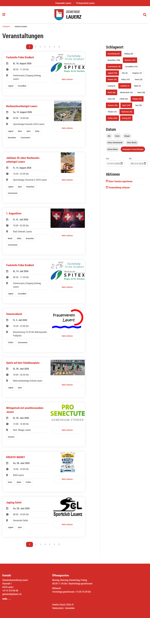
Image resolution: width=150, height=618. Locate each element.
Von (107, 158)
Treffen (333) (112, 118)
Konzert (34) (112, 79)
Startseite (6, 26)
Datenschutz (58, 608)
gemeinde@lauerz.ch (12, 593)
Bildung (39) (128, 53)
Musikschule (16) (126, 92)
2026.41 (70, 604)
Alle (109, 136)
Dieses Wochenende (115, 142)
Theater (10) (112, 111)
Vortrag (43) (126, 118)
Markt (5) (137, 86)
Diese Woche (132, 142)
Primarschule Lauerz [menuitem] (86, 3)
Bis (130, 158)
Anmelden (70, 608)
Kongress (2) (137, 73)
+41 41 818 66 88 (10, 590)
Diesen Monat (113, 149)
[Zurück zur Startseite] (75, 15)
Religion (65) (137, 99)
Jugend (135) (112, 73)
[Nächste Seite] (59, 47)
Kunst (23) (138, 79)
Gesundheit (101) (131, 66)
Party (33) (111, 99)
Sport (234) (126, 105)
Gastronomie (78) (114, 66)
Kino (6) (125, 73)
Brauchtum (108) (114, 60)
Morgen (127, 136)
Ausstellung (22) (114, 53)
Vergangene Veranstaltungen (132, 149)
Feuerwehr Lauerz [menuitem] (64, 3)
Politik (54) (124, 99)
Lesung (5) (111, 86)
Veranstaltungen (21, 26)
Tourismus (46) (126, 111)
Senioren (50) (112, 105)
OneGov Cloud (58, 604)
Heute (117, 136)
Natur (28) (141, 92)
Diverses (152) (130, 60)
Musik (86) (111, 92)
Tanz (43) (138, 105)
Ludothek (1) (124, 86)
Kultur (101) (125, 79)
